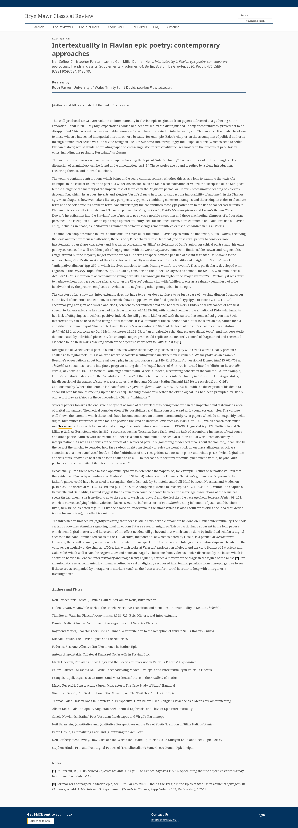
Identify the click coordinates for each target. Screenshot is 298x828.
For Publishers (89, 27)
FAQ (156, 27)
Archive (39, 27)
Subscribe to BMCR (41, 820)
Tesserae (65, 426)
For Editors (139, 27)
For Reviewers (63, 27)
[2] (237, 558)
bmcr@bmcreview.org (163, 819)
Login (261, 815)
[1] (179, 342)
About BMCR (117, 27)
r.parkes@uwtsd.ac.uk (154, 87)
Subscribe (172, 27)
